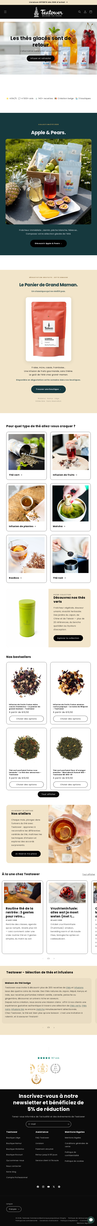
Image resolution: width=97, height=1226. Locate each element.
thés (68, 987)
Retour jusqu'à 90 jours (46, 1154)
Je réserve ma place (26, 853)
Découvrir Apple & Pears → (48, 243)
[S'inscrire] (68, 1124)
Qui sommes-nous (15, 1160)
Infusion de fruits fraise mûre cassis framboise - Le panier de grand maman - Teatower (24, 707)
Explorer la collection (68, 638)
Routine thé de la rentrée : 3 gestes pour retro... (20, 912)
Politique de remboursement (79, 1218)
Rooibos (14, 577)
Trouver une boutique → (48, 389)
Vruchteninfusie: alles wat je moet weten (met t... (64, 912)
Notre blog (11, 1172)
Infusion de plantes (21, 526)
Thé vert (14, 474)
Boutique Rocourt (14, 1154)
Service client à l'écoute (47, 1160)
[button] (5, 12)
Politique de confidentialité (72, 1154)
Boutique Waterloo (15, 1149)
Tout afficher (48, 794)
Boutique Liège (13, 1137)
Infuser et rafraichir (41, 58)
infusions (78, 987)
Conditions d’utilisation (49, 1221)
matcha (40, 1009)
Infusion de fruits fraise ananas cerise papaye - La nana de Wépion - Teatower (70, 707)
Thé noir (58, 577)
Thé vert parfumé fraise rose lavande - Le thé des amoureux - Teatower (25, 772)
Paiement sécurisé (44, 1149)
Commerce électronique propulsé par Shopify (48, 1218)
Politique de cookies (74, 1161)
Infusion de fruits (64, 474)
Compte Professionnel (17, 1177)
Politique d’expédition (69, 1221)
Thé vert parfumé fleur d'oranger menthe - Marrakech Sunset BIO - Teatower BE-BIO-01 (69, 772)
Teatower (26, 1218)
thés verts (75, 1005)
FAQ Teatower (42, 1137)
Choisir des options (26, 718)
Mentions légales (73, 1137)
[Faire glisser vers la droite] (54, 958)
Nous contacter (13, 1166)
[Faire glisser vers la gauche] (43, 958)
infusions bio (17, 1009)
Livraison (40, 1143)
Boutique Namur (14, 1143)
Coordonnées (85, 1221)
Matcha (58, 526)
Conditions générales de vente (76, 1145)
